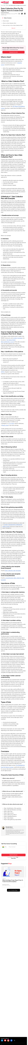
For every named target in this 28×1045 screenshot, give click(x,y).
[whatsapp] (22, 13)
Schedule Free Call (13, 52)
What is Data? (6, 21)
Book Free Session (13, 855)
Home (2, 5)
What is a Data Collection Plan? (9, 23)
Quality (7, 5)
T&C (17, 857)
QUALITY (4, 878)
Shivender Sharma (5, 12)
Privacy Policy (13, 858)
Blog (4, 5)
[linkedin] (25, 13)
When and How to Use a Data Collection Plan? (13, 25)
